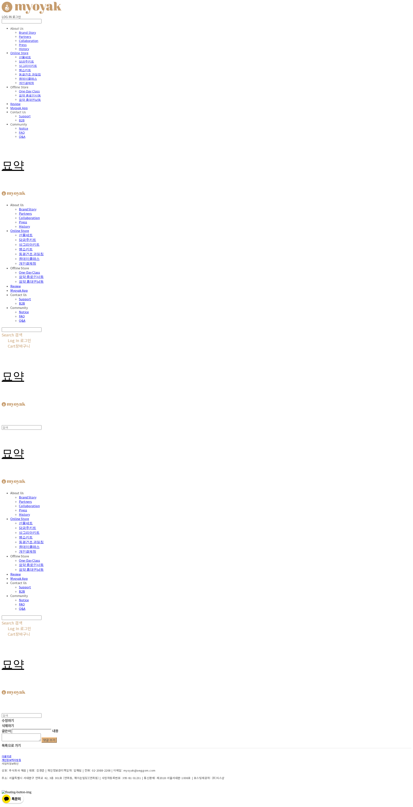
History (24, 49)
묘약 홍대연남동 (30, 100)
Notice (23, 128)
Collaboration (28, 41)
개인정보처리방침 (11, 760)
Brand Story (27, 33)
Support (25, 116)
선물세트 (25, 57)
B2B (22, 120)
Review (15, 104)
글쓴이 (6, 730)
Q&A (22, 137)
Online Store (19, 53)
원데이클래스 (28, 79)
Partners (25, 37)
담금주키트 (26, 61)
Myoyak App (19, 108)
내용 (55, 730)
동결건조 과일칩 (30, 74)
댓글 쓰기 (49, 740)
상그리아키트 (28, 66)
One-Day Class (29, 91)
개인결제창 (26, 83)
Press (23, 45)
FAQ (22, 132)
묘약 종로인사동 (30, 95)
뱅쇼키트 (25, 70)
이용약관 (6, 756)
